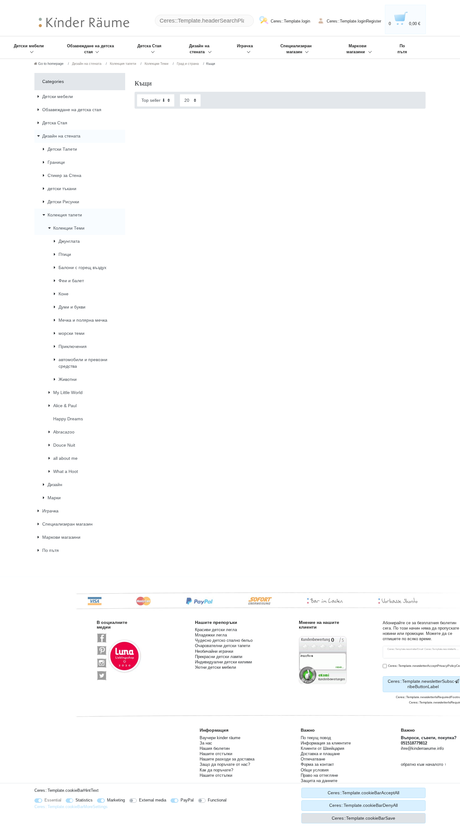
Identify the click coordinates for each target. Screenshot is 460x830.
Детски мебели (29, 46)
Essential (52, 800)
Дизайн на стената (199, 49)
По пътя (402, 49)
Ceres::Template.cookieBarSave (363, 818)
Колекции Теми (156, 63)
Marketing (116, 800)
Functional (217, 800)
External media (152, 800)
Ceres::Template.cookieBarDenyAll (363, 805)
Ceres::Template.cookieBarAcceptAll (363, 792)
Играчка (245, 46)
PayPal (187, 800)
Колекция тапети (122, 63)
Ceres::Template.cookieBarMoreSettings (71, 806)
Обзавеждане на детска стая (90, 49)
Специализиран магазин (296, 49)
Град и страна (187, 63)
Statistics (84, 800)
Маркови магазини (356, 49)
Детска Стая (149, 46)
